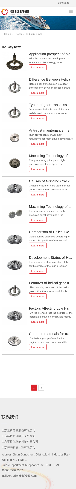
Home (7, 33)
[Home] (23, 12)
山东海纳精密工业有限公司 (18, 447)
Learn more (37, 67)
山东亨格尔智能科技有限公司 (19, 441)
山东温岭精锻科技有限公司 (18, 435)
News (19, 33)
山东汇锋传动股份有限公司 (18, 430)
